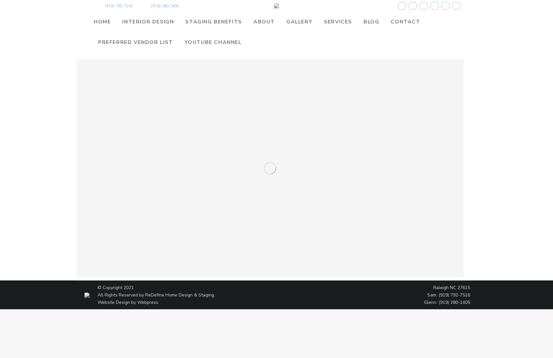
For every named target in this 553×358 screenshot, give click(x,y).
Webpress (147, 302)
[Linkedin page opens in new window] (456, 6)
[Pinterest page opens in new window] (434, 6)
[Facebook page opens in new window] (402, 6)
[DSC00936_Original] (270, 168)
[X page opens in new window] (413, 6)
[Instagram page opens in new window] (424, 6)
